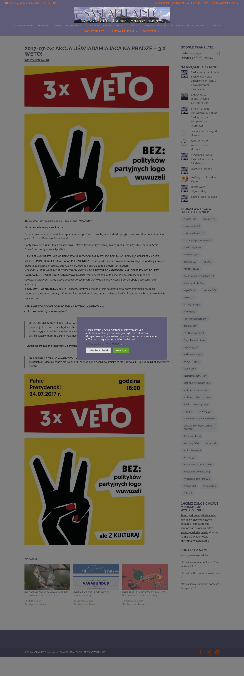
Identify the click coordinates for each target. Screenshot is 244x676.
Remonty (44, 25)
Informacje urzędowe (104, 25)
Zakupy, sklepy (94, 31)
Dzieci (131, 25)
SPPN (57, 25)
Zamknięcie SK (23, 25)
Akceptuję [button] (120, 350)
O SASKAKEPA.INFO (223, 3)
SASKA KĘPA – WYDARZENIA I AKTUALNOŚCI (181, 3)
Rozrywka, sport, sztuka (188, 25)
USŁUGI (217, 25)
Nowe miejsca (74, 25)
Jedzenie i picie (153, 25)
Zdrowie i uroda (123, 31)
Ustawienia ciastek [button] (98, 350)
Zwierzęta (149, 31)
